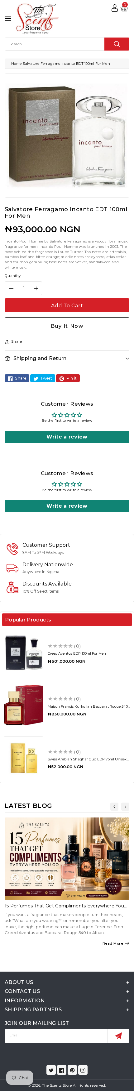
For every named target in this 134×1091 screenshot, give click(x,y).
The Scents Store (57, 1085)
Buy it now (67, 326)
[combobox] (67, 44)
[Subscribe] (118, 1036)
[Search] (116, 44)
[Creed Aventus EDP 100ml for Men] (23, 652)
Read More (113, 943)
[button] (67, 358)
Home (16, 63)
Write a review (66, 437)
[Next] (125, 807)
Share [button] (16, 341)
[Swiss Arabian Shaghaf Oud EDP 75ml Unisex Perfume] (23, 758)
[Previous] (114, 807)
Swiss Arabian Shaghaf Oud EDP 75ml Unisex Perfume (87, 761)
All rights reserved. (89, 1085)
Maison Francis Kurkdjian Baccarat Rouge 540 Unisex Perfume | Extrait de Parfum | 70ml (88, 708)
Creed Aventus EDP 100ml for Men (77, 653)
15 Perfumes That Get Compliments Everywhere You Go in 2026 (64, 908)
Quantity (13, 276)
